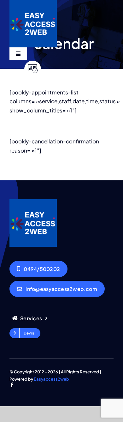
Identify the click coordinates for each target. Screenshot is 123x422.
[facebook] (11, 385)
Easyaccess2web (51, 379)
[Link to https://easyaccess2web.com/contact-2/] (32, 69)
